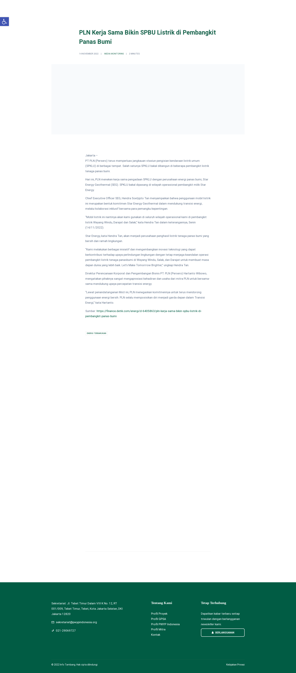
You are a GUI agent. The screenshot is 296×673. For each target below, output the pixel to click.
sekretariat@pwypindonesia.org (76, 622)
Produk (183, 6)
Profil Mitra (158, 629)
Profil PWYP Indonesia (165, 624)
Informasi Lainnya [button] (217, 6)
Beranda (137, 6)
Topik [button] (151, 6)
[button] (4, 21)
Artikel (197, 6)
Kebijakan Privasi (235, 664)
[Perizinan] (78, 452)
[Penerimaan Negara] (145, 452)
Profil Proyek (159, 613)
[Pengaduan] (211, 452)
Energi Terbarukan (96, 333)
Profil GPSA (158, 619)
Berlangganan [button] (224, 632)
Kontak (155, 634)
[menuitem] (137, 6)
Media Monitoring (114, 54)
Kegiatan (168, 6)
